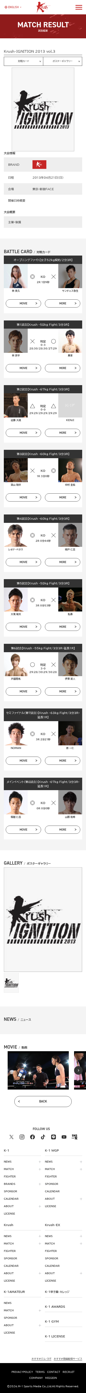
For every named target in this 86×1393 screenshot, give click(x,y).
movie (23, 303)
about (9, 1206)
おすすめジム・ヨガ (41, 1359)
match (9, 1169)
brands (9, 1184)
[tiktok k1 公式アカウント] (43, 1137)
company (36, 1378)
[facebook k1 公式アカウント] (32, 1137)
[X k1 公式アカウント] (11, 1137)
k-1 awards (55, 1306)
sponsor (10, 1191)
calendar (11, 1199)
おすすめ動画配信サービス (68, 1359)
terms (40, 1372)
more (62, 303)
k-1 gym (52, 1321)
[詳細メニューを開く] (79, 7)
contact (53, 1372)
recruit (69, 1372)
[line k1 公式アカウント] (53, 1137)
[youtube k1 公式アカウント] (64, 1137)
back (43, 1101)
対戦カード (23, 61)
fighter (10, 1176)
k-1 (57, 1291)
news (7, 1161)
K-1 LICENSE (55, 1336)
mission (51, 1378)
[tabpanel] (38, 1070)
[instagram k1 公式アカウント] (22, 1137)
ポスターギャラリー (63, 61)
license (9, 1213)
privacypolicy (22, 1372)
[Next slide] (78, 1070)
